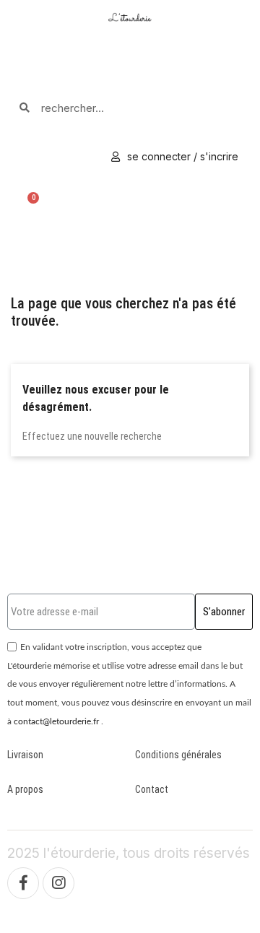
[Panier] (29, 202)
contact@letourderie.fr (56, 721)
